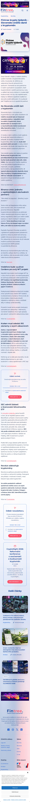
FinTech (5, 654)
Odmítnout (15, 792)
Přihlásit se (14, 397)
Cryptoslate (10, 499)
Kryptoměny (4, 16)
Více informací (14, 581)
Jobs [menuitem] (18, 748)
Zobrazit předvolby (15, 796)
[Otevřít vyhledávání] (22, 10)
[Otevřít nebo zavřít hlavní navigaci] (27, 10)
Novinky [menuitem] (19, 742)
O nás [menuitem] (18, 754)
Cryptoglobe (10, 319)
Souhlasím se (15, 391)
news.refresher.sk (20, 185)
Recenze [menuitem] (19, 745)
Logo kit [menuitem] (3, 742)
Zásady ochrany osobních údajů (18, 799)
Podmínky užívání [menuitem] (6, 750)
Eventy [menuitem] (19, 751)
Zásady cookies (6, 799)
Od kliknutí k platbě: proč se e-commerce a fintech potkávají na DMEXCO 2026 (14, 681)
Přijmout (15, 788)
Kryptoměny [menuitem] (4, 769)
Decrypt (9, 262)
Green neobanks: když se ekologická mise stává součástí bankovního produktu (14, 650)
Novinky (13, 16)
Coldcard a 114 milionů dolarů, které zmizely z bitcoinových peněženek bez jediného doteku (14, 617)
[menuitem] (8, 729)
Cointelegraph (11, 366)
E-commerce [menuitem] (4, 763)
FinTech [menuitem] (3, 766)
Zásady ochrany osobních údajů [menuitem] (5, 746)
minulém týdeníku (8, 413)
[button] (27, 772)
